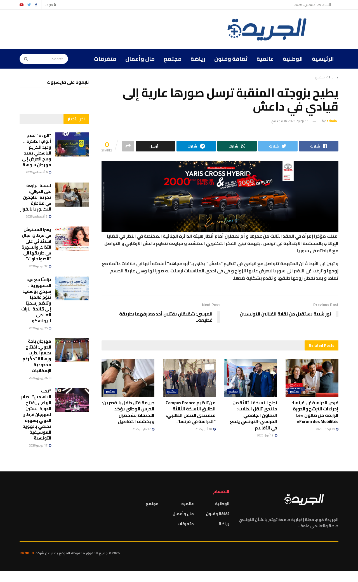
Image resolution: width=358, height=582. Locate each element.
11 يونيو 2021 (298, 121)
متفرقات (105, 58)
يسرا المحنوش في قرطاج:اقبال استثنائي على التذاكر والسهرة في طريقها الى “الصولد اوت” (36, 244)
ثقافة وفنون (231, 58)
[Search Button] (24, 59)
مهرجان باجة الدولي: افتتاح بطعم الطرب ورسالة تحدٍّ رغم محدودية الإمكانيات (36, 356)
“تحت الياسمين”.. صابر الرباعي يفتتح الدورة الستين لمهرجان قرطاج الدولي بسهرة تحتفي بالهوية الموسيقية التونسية (36, 414)
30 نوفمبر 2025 (325, 429)
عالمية (265, 58)
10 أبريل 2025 (204, 429)
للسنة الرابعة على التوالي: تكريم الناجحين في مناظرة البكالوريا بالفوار (35, 197)
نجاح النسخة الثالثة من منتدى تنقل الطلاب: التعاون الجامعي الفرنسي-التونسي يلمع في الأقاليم (253, 415)
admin (331, 121)
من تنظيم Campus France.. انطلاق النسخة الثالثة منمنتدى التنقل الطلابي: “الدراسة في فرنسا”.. (190, 412)
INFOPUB (27, 553)
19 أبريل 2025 (265, 435)
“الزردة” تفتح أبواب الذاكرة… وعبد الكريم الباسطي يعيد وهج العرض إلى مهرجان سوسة (36, 150)
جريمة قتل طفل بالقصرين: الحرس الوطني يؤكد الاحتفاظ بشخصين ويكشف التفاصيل (128, 412)
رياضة (197, 58)
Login (49, 4)
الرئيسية (323, 58)
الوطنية (293, 58)
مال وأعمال (140, 58)
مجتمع (173, 58)
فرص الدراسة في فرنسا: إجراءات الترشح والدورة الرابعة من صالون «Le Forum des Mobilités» (315, 412)
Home (333, 77)
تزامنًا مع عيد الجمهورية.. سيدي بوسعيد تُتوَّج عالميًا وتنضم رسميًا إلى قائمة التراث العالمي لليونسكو (36, 300)
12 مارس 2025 (141, 429)
